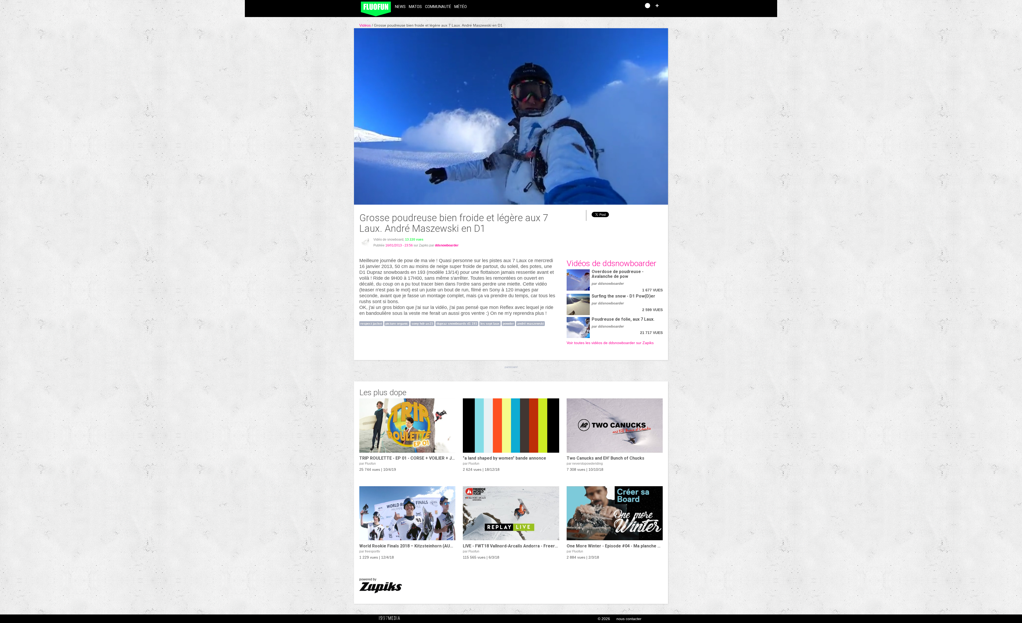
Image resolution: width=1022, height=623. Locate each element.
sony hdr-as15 (422, 323)
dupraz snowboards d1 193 (456, 323)
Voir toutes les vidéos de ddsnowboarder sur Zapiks (610, 343)
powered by (367, 579)
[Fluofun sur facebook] (626, 7)
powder (508, 323)
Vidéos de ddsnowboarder (611, 263)
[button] (657, 6)
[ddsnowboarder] (365, 242)
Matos (415, 7)
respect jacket (371, 323)
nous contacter (628, 619)
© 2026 (604, 619)
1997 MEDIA (391, 618)
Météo (460, 7)
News (400, 7)
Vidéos (365, 25)
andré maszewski (530, 323)
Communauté (438, 7)
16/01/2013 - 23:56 (399, 245)
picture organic (396, 323)
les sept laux (490, 323)
